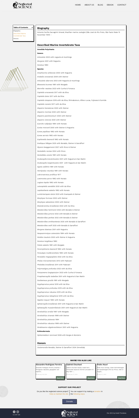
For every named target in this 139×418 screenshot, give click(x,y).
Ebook (110, 5)
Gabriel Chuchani (74, 365)
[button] (32, 27)
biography (16, 31)
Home (78, 5)
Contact (121, 5)
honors (15, 38)
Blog (100, 5)
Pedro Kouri (102, 365)
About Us (89, 5)
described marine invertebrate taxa (19, 35)
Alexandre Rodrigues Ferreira (49, 365)
